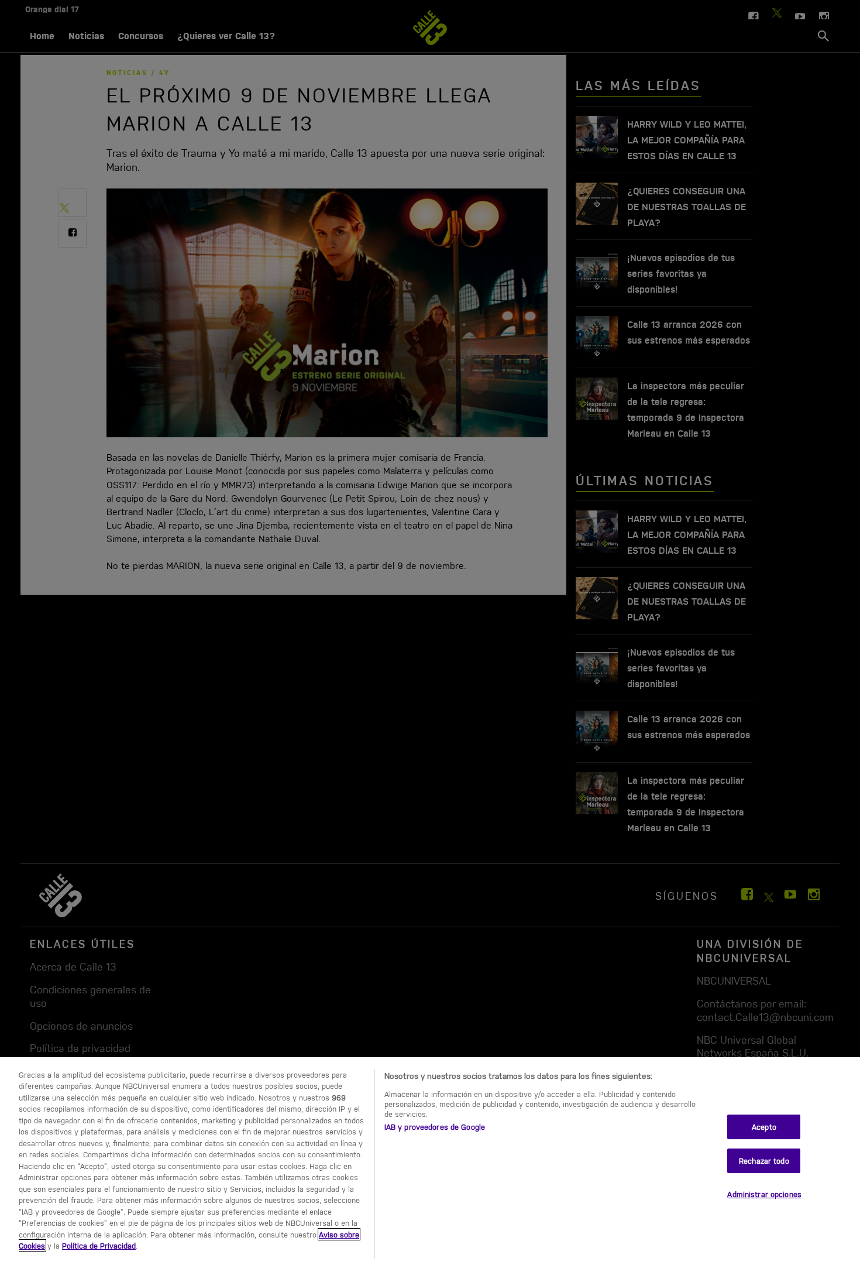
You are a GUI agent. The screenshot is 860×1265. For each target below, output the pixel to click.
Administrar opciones (764, 1194)
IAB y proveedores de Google (435, 1127)
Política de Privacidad (99, 1245)
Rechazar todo (764, 1160)
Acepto (764, 1127)
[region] (430, 1161)
